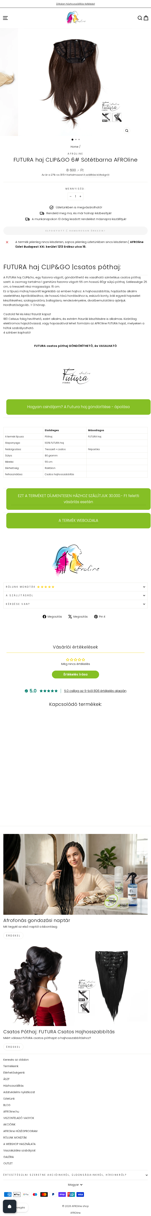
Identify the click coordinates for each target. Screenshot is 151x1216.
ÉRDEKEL (13, 935)
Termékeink (10, 1066)
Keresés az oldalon (16, 1060)
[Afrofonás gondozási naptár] (75, 874)
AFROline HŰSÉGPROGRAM (20, 1131)
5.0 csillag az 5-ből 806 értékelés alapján (95, 691)
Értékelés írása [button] (75, 674)
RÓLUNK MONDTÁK (15, 1138)
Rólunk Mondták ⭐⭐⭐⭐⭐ (30, 586)
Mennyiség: (75, 188)
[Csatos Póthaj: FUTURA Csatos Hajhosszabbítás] (75, 985)
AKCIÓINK (9, 1124)
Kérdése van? (18, 604)
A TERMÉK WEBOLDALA (78, 520)
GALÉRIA (8, 1157)
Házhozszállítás (13, 1086)
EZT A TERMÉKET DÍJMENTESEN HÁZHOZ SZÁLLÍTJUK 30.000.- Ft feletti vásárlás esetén (78, 498)
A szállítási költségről (96, 174)
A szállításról (19, 595)
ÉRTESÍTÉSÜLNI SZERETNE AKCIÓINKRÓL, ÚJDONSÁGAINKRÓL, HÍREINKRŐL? (65, 1174)
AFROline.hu (11, 1111)
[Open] (9, 1206)
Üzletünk (9, 1099)
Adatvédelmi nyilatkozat (19, 1092)
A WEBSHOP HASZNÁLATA (19, 1144)
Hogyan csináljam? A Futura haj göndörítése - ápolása (78, 406)
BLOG (6, 1105)
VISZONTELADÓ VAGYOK (18, 1118)
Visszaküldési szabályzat (19, 1150)
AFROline (75, 153)
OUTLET (8, 1163)
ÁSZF (6, 1079)
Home (74, 147)
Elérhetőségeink (14, 1073)
